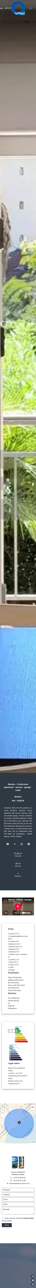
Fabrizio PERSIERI (18, 1172)
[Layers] (32, 1107)
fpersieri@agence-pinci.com (19, 1183)
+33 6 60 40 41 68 (19, 1180)
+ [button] (2, 1106)
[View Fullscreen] (2, 1115)
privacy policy (28, 1218)
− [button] (2, 1110)
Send (7, 1225)
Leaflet (33, 1142)
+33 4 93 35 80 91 (19, 1177)
